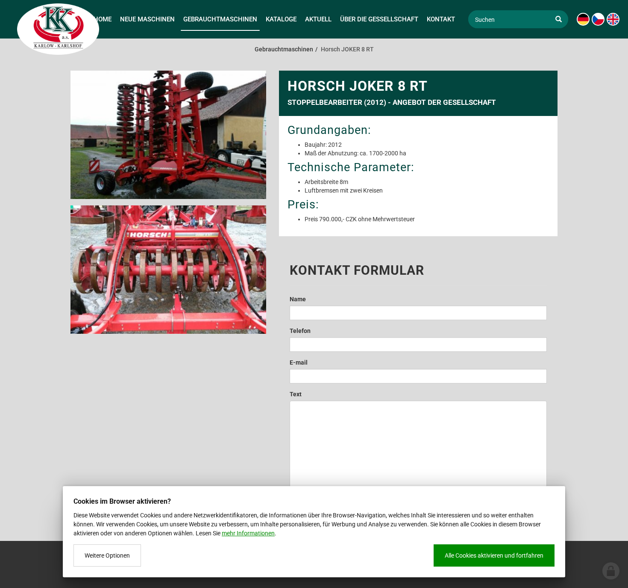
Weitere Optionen (107, 555)
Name (298, 299)
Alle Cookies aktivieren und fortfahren (494, 555)
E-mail (299, 362)
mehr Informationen (248, 533)
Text (296, 394)
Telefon (300, 330)
